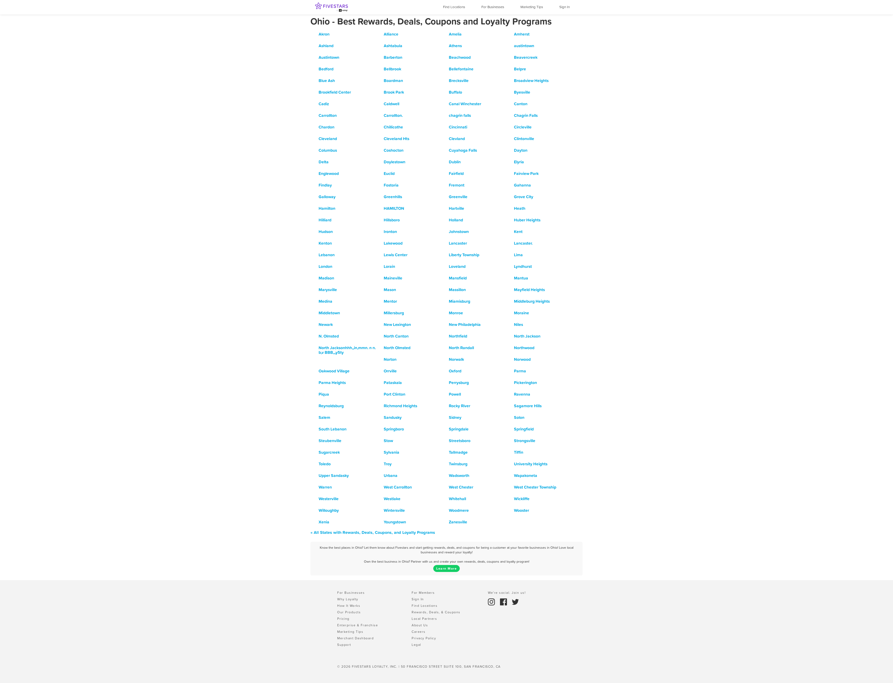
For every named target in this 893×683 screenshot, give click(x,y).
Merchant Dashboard (355, 638)
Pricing (343, 618)
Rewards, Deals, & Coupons (436, 612)
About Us (420, 625)
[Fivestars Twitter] (515, 601)
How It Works (348, 605)
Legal (416, 644)
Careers (419, 631)
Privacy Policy (424, 638)
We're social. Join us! (507, 592)
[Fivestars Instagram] (492, 601)
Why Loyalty (347, 599)
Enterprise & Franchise (357, 625)
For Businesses (492, 7)
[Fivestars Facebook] (504, 601)
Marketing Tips (531, 7)
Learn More (446, 568)
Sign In (564, 7)
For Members (423, 592)
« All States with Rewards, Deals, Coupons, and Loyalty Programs (372, 532)
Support (344, 644)
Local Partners (424, 618)
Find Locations (454, 7)
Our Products (349, 612)
